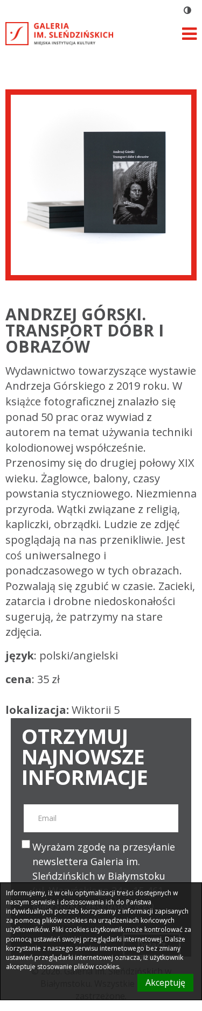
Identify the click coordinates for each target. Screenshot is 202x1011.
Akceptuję (165, 982)
